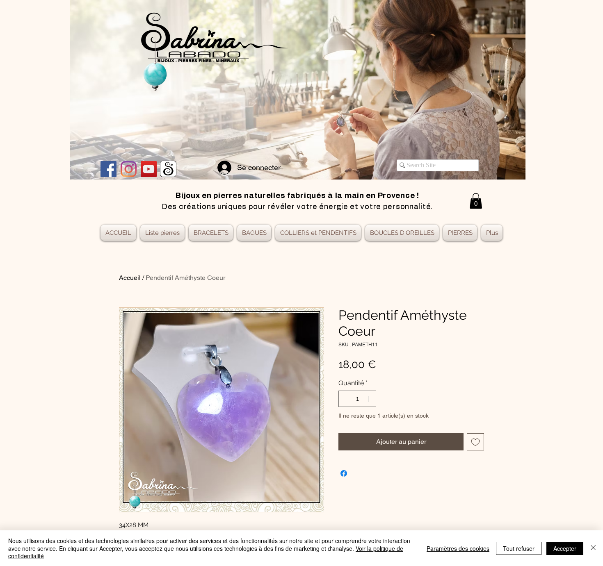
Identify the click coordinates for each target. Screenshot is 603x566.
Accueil (130, 278)
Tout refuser (518, 548)
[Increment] (369, 399)
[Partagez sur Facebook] (344, 473)
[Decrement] (345, 399)
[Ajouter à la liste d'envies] (475, 441)
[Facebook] (108, 169)
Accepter (564, 548)
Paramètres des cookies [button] (458, 548)
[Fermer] (593, 548)
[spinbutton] (357, 399)
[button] (475, 201)
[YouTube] (149, 169)
